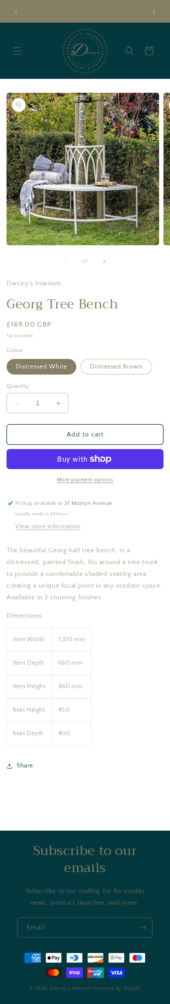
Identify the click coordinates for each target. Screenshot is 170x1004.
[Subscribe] (142, 927)
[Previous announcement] (16, 11)
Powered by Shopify (117, 988)
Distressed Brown (116, 366)
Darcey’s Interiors (71, 988)
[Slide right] (104, 261)
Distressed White (41, 366)
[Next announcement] (153, 11)
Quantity (18, 386)
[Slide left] (65, 261)
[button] (17, 51)
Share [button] (25, 765)
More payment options (85, 480)
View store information (48, 526)
